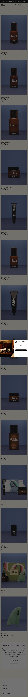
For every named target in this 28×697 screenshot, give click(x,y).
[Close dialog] (27, 340)
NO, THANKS (21, 352)
